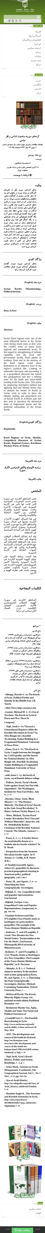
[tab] (22, 626)
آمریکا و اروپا (35, 35)
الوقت (38, 1213)
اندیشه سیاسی (34, 48)
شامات (37, 56)
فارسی (37, 89)
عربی (38, 80)
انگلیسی (37, 84)
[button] (22, 175)
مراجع (36, 626)
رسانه (38, 52)
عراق (38, 64)
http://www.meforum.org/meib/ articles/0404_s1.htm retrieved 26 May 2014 (20, 1027)
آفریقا (38, 31)
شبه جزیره (36, 60)
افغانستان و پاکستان (31, 40)
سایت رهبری (35, 1209)
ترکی (38, 93)
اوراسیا (37, 44)
